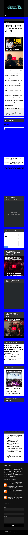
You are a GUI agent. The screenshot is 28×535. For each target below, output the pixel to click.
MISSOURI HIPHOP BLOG (18, 113)
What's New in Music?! (13, 446)
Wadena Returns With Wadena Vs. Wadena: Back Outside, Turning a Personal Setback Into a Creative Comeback (13, 349)
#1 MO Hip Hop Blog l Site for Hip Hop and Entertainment (13, 532)
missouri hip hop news (16, 112)
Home (6, 20)
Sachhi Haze (8, 114)
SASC (12, 114)
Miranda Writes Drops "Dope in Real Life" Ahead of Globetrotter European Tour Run (14, 451)
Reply (12, 33)
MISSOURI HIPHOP (9, 113)
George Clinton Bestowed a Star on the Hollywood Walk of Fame (14, 456)
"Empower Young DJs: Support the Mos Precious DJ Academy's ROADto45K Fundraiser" (14, 442)
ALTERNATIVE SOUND (13, 20)
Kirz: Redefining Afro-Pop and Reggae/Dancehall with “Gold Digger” (14, 437)
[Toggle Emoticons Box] (4, 129)
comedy (13, 109)
